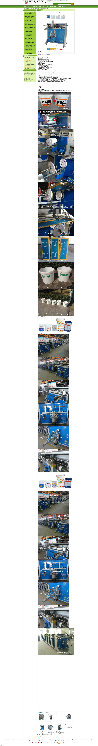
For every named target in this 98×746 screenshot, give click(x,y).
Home (28, 8)
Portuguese (48, 742)
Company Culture (38, 740)
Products (31, 8)
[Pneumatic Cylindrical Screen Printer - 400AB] (41, 727)
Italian (46, 742)
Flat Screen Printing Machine (34, 739)
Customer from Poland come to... (30, 64)
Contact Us (62, 740)
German (37, 742)
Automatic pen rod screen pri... (29, 57)
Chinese (64, 742)
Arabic (58, 742)
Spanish (40, 742)
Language (63, 6)
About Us (33, 740)
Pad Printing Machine (18, 739)
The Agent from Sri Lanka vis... (29, 66)
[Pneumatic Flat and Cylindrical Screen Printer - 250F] (69, 731)
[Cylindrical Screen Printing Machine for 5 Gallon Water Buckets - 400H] (60, 727)
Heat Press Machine (83, 739)
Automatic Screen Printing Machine (11, 739)
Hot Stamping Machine (50, 739)
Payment (67, 740)
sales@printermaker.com (29, 79)
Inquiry (51, 740)
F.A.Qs (54, 740)
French (43, 742)
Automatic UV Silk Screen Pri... (29, 59)
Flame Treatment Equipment (89, 739)
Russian (61, 742)
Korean (56, 742)
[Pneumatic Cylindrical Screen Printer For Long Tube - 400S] (51, 727)
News (47, 740)
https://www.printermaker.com (30, 80)
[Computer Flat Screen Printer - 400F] (60, 720)
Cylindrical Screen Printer (35, 8)
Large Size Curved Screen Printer (43, 8)
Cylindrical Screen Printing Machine (26, 739)
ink (40, 74)
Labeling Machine (70, 739)
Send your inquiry (49, 734)
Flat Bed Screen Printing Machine (43, 739)
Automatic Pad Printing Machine (76, 739)
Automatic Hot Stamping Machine (57, 739)
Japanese (52, 742)
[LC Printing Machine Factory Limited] (38, 4)
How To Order (58, 740)
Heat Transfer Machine (65, 739)
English (34, 742)
